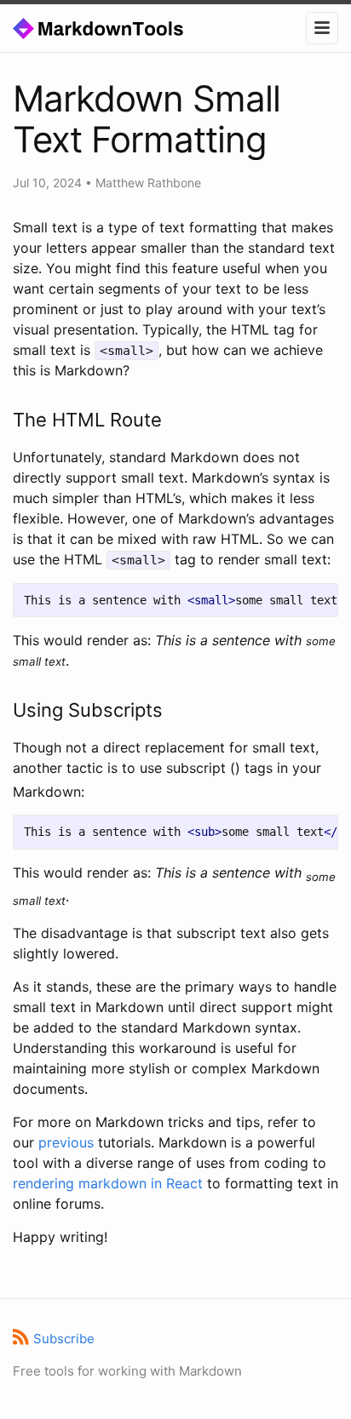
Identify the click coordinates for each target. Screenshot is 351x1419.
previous (66, 1142)
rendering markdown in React (108, 1183)
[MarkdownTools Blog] (117, 27)
